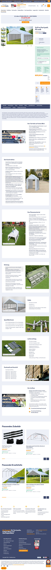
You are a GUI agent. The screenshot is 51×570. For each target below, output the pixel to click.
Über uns (5, 544)
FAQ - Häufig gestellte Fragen (8, 540)
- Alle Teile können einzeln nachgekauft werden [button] (14, 199)
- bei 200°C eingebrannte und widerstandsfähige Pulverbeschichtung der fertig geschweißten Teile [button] (14, 179)
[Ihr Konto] (45, 5)
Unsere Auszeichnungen (7, 545)
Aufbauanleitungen (6, 542)
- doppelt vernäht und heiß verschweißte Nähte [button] (37, 216)
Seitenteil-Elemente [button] (37, 248)
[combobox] (32, 5)
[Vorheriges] (27, 45)
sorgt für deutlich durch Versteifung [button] (13, 195)
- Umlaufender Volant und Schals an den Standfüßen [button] (37, 234)
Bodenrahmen (41, 42)
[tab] (4, 105)
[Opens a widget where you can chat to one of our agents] (4, 568)
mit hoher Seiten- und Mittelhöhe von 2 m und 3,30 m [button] (13, 168)
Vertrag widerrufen (23, 550)
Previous (2, 233)
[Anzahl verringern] (36, 83)
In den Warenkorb (45, 83)
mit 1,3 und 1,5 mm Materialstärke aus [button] (13, 164)
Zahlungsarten (5, 547)
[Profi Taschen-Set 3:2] (13, 437)
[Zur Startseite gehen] (5, 6)
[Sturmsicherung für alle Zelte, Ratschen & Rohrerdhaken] (37, 437)
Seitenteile (41, 38)
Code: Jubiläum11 (25, 22)
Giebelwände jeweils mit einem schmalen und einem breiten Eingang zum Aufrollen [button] (38, 239)
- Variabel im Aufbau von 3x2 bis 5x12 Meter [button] (14, 173)
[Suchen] (38, 5)
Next (48, 181)
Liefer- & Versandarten (7, 548)
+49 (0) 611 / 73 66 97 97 (21, 5)
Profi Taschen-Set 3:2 (7, 446)
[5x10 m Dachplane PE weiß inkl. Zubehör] (37, 475)
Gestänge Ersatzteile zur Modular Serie (10, 484)
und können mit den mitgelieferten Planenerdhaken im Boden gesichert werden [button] (37, 253)
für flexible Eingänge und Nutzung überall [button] (37, 228)
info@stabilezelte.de (31, 533)
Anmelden (13, 291)
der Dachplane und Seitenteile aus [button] (38, 221)
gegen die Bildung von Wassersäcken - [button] (14, 191)
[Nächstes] (31, 45)
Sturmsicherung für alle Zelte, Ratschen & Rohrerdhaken (35, 446)
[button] (14, 202)
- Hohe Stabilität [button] (37, 225)
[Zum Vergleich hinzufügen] (35, 35)
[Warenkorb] (48, 5)
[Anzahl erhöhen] (39, 83)
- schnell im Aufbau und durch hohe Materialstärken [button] (14, 186)
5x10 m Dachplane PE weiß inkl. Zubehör (35, 484)
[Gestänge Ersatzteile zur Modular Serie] (13, 475)
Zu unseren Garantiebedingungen (18, 564)
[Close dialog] (50, 270)
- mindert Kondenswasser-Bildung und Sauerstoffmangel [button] (38, 245)
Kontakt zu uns (5, 551)
